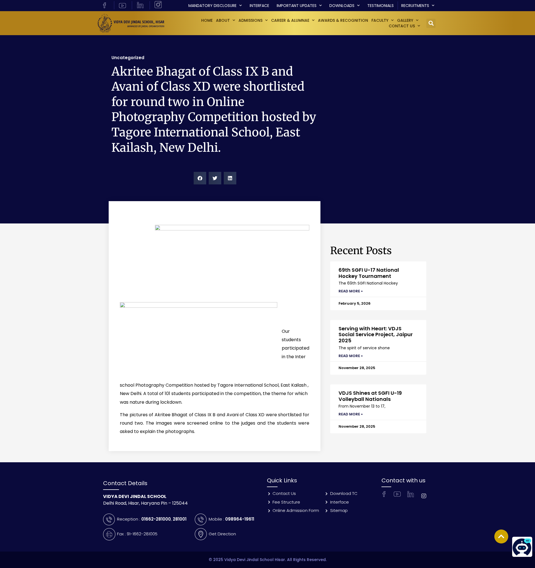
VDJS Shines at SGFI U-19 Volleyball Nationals (370, 396)
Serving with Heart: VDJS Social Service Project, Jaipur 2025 (376, 334)
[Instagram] (423, 496)
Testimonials (380, 5)
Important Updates (297, 5)
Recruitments (415, 5)
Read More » (351, 291)
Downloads (341, 5)
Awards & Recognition (343, 20)
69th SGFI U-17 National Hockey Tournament (369, 273)
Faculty (379, 20)
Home (207, 20)
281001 (179, 519)
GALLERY (405, 20)
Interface (259, 5)
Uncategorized (127, 58)
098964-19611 (239, 519)
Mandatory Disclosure (212, 5)
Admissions (250, 20)
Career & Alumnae (290, 20)
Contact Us (402, 26)
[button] (431, 23)
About (223, 20)
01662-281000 (156, 519)
